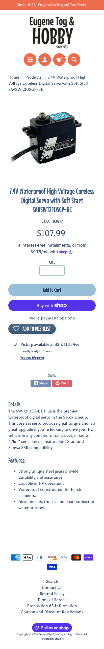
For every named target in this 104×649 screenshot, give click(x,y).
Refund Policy (52, 593)
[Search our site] (74, 59)
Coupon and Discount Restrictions (52, 611)
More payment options (52, 318)
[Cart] (59, 59)
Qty (52, 262)
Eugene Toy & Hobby (51, 634)
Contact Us (52, 587)
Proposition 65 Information (52, 605)
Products (33, 77)
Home (13, 77)
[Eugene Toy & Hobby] (52, 31)
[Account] (44, 59)
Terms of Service (52, 599)
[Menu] (30, 59)
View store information (32, 358)
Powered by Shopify (52, 638)
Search (52, 581)
